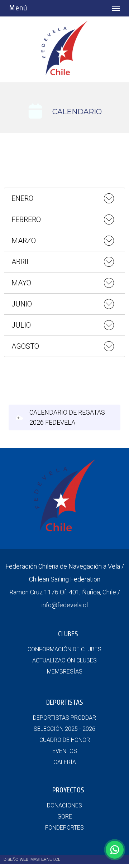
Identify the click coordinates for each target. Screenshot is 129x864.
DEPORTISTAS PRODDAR (64, 717)
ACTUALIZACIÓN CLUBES (64, 660)
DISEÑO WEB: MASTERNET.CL (32, 859)
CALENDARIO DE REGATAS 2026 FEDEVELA (67, 417)
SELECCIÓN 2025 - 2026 (64, 728)
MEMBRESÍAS (64, 671)
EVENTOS (64, 751)
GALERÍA (64, 762)
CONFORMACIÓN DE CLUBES (64, 649)
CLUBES (68, 634)
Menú (18, 8)
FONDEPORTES (64, 827)
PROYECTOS (68, 790)
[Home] (64, 73)
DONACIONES (64, 805)
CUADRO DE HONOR (64, 740)
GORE (64, 816)
